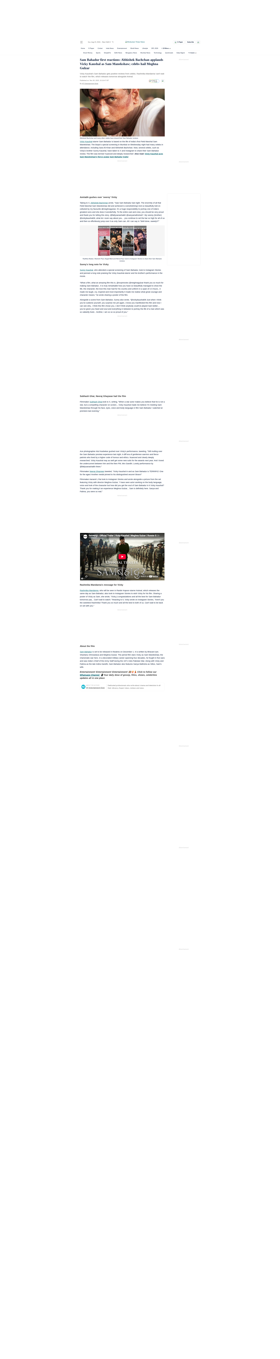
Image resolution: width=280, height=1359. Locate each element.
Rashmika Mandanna (89, 590)
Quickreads (169, 53)
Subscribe (190, 42)
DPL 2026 (154, 48)
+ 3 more (191, 53)
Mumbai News (145, 53)
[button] (81, 42)
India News (110, 48)
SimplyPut (107, 53)
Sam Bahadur (86, 652)
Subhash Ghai (96, 402)
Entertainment (122, 48)
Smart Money (87, 53)
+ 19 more (165, 48)
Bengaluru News (131, 53)
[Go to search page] (85, 42)
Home (83, 48)
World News (134, 48)
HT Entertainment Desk (90, 83)
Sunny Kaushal (86, 270)
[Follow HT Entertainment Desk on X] (101, 84)
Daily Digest (181, 53)
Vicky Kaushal (86, 141)
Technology (158, 53)
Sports (98, 53)
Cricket (100, 48)
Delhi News (118, 53)
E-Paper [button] (180, 42)
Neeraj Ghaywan (97, 471)
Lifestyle (145, 48)
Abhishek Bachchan (99, 203)
